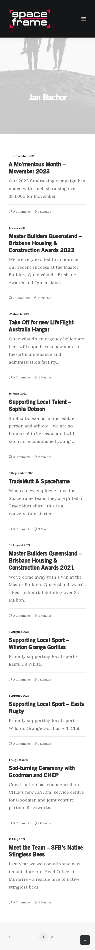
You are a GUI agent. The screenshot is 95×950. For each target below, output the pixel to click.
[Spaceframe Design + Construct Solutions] (30, 19)
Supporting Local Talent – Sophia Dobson (40, 405)
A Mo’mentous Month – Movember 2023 (37, 167)
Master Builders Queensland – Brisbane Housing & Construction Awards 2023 (45, 243)
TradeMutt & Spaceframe (39, 481)
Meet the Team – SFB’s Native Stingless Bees (46, 851)
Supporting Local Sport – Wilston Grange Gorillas (39, 643)
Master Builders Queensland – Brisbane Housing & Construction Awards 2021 (45, 560)
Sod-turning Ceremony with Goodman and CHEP (42, 771)
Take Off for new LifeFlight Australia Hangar (41, 325)
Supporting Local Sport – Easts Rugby (46, 707)
